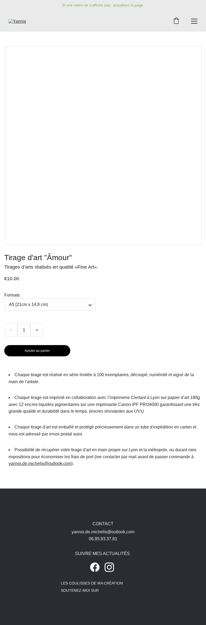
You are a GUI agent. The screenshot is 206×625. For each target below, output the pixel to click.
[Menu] (194, 21)
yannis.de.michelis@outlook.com (40, 463)
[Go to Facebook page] (95, 567)
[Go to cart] (176, 21)
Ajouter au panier (37, 351)
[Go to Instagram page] (109, 567)
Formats (12, 295)
